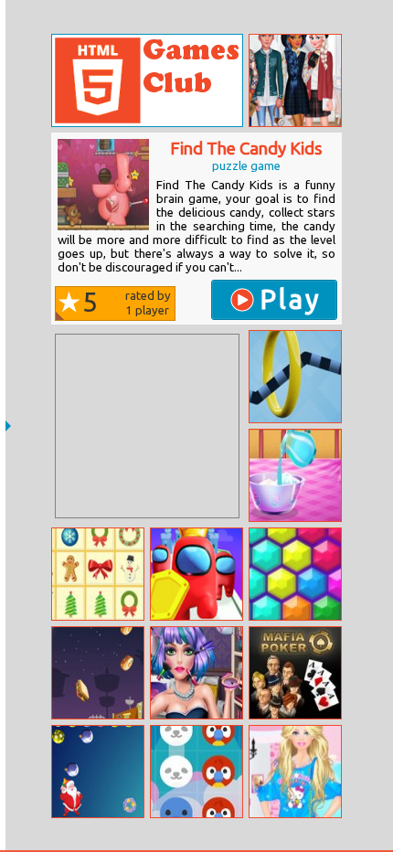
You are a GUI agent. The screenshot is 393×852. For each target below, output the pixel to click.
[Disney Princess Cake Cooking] (295, 475)
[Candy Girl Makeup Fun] (196, 672)
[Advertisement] (147, 426)
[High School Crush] (295, 80)
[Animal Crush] (196, 771)
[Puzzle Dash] (97, 771)
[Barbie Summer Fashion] (295, 771)
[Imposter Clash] (196, 574)
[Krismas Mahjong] (97, 574)
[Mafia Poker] (295, 672)
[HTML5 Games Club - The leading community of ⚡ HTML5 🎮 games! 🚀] (147, 80)
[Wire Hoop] (295, 376)
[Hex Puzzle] (295, 574)
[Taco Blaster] (97, 672)
